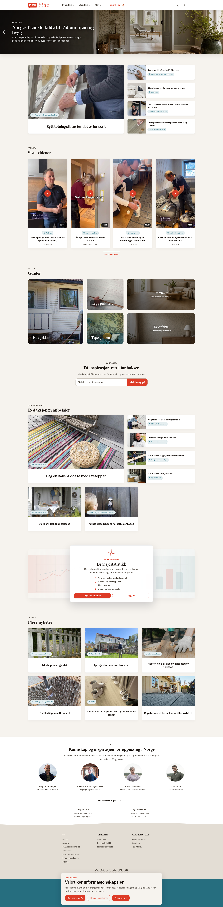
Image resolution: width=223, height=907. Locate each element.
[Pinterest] (114, 870)
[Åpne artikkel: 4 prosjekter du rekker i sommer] (111, 643)
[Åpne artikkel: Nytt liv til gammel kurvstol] (54, 691)
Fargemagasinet (139, 839)
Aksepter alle (121, 898)
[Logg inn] (184, 5)
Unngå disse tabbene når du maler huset (111, 523)
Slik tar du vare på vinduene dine (162, 437)
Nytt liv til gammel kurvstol (55, 713)
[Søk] (177, 5)
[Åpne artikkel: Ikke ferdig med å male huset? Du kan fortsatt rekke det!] (137, 108)
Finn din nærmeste (105, 847)
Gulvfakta (136, 843)
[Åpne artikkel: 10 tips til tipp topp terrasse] (54, 502)
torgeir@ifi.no (86, 816)
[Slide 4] (118, 50)
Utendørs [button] (83, 5)
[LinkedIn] (120, 870)
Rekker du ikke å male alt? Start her (163, 70)
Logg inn (131, 595)
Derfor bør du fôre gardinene (160, 473)
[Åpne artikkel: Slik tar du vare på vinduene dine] (137, 440)
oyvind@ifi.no (143, 816)
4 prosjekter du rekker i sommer (112, 665)
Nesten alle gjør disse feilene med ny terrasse (168, 665)
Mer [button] (97, 5)
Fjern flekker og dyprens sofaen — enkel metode (175, 239)
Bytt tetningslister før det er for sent (76, 126)
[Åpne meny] (192, 5)
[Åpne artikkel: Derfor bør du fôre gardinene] (137, 476)
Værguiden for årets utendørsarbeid (164, 420)
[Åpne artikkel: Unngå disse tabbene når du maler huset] (111, 502)
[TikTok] (108, 870)
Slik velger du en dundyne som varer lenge (166, 88)
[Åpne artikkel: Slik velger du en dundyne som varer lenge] (137, 90)
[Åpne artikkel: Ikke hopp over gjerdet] (54, 643)
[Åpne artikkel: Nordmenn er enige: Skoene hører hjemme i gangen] (111, 691)
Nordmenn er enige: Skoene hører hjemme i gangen (111, 713)
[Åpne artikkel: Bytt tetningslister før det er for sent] (76, 92)
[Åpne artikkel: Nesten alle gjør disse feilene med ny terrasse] (168, 643)
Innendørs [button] (67, 5)
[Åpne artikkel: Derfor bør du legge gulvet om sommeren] (137, 458)
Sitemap (66, 862)
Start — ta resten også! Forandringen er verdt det (133, 239)
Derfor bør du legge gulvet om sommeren (166, 455)
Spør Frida (101, 839)
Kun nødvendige (75, 898)
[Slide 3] (112, 50)
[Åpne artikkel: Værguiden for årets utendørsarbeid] (137, 422)
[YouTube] (126, 870)
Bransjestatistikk (104, 843)
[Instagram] (102, 870)
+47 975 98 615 (142, 813)
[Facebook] (96, 870)
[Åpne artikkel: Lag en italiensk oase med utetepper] (76, 442)
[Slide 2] (105, 50)
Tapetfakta (137, 847)
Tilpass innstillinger (99, 898)
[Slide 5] (124, 50)
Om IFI (65, 839)
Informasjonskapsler (70, 858)
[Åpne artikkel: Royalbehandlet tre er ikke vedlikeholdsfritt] (168, 691)
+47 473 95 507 (86, 813)
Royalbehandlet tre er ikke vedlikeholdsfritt (168, 713)
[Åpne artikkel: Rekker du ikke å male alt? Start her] (137, 72)
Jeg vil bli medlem (92, 595)
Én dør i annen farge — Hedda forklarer (90, 239)
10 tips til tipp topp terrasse (54, 523)
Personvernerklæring (71, 854)
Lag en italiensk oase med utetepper (76, 476)
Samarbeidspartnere (71, 847)
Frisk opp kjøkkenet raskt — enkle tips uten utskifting (48, 239)
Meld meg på (137, 382)
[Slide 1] (99, 50)
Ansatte (65, 843)
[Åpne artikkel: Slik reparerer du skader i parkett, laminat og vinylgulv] (137, 126)
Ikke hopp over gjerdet (54, 665)
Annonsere (66, 850)
